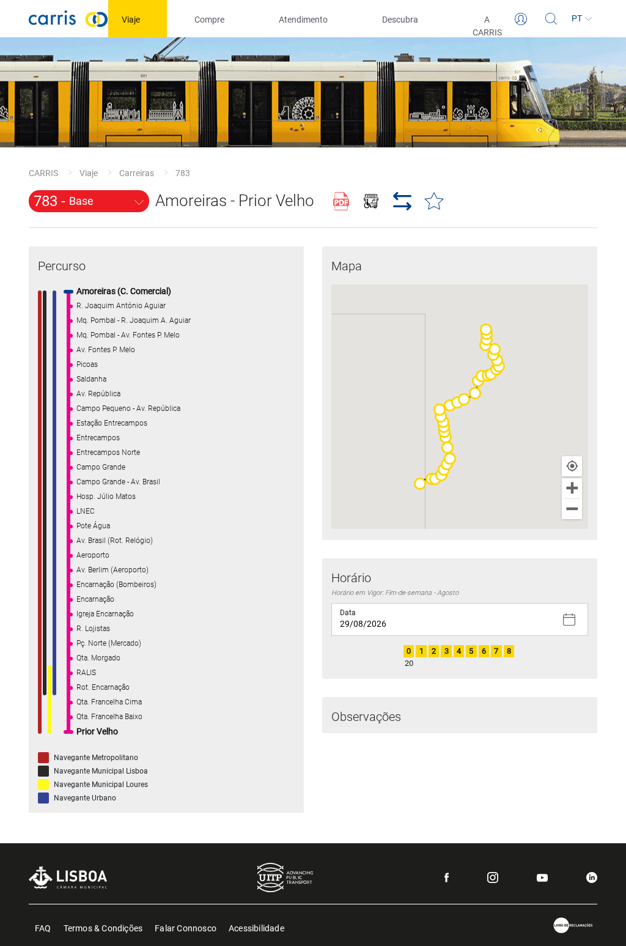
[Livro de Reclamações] (573, 925)
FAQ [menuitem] (43, 927)
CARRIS (43, 173)
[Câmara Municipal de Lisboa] (68, 877)
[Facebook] (446, 877)
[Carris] (68, 19)
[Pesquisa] (551, 19)
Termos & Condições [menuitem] (103, 927)
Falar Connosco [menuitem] (185, 927)
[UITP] (285, 877)
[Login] (521, 19)
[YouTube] (542, 878)
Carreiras (136, 173)
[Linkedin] (591, 877)
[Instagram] (492, 877)
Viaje (88, 173)
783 (182, 173)
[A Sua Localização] (572, 466)
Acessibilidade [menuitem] (256, 927)
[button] (420, 484)
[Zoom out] (572, 509)
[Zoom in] (572, 488)
